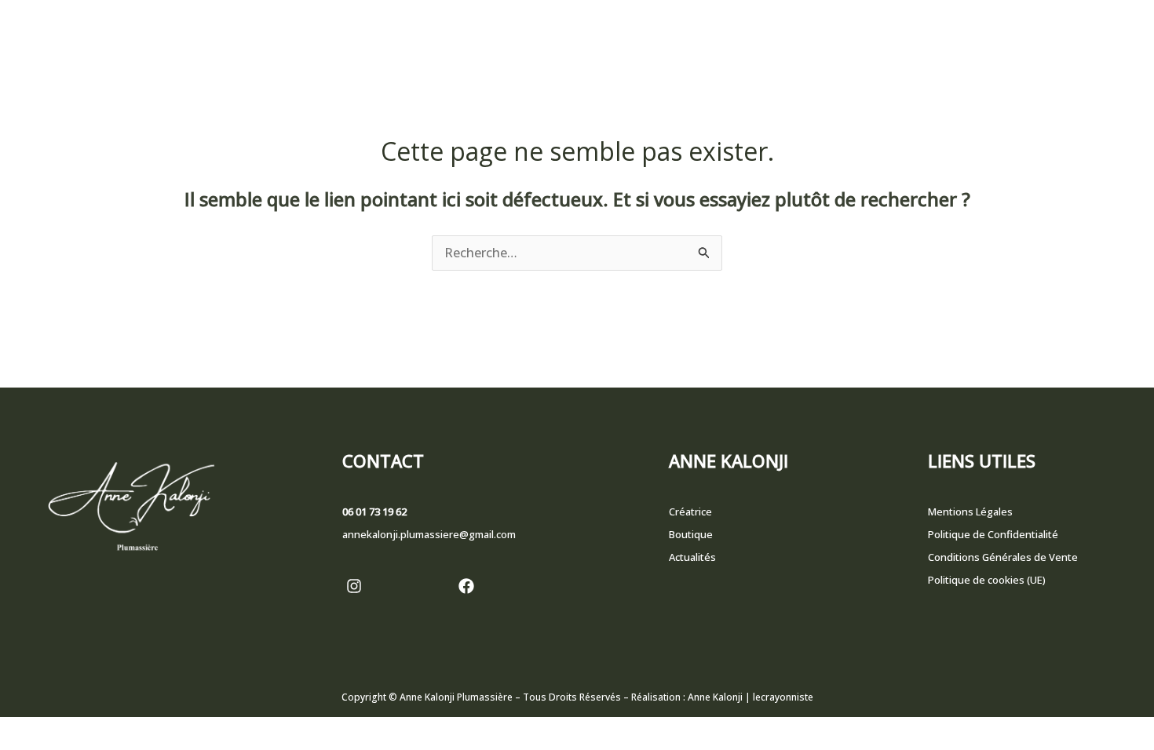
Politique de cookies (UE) (987, 580)
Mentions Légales (970, 511)
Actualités (692, 557)
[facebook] (466, 586)
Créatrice (690, 511)
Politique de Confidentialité (993, 534)
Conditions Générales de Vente (1003, 557)
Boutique (691, 534)
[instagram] (354, 586)
